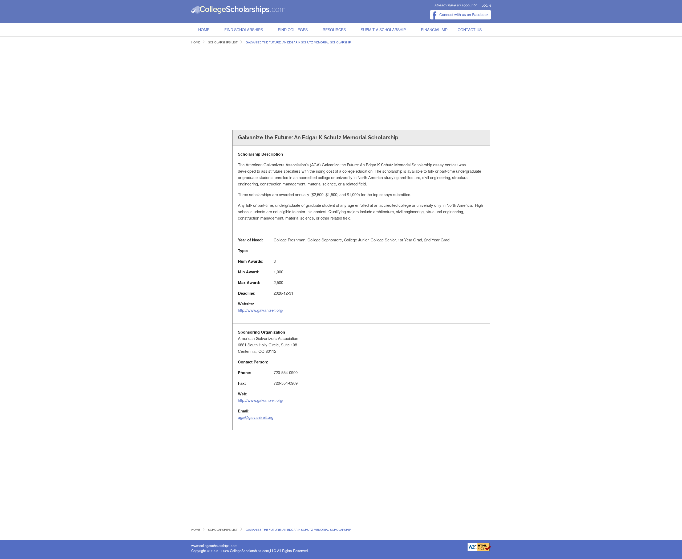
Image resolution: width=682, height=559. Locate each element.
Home (203, 29)
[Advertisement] (288, 86)
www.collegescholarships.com (214, 545)
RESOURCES (334, 29)
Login (486, 5)
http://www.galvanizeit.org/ (260, 310)
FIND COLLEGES (293, 29)
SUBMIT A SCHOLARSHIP (383, 29)
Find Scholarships (243, 29)
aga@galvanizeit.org (255, 417)
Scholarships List (223, 42)
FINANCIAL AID (434, 29)
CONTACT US (470, 29)
